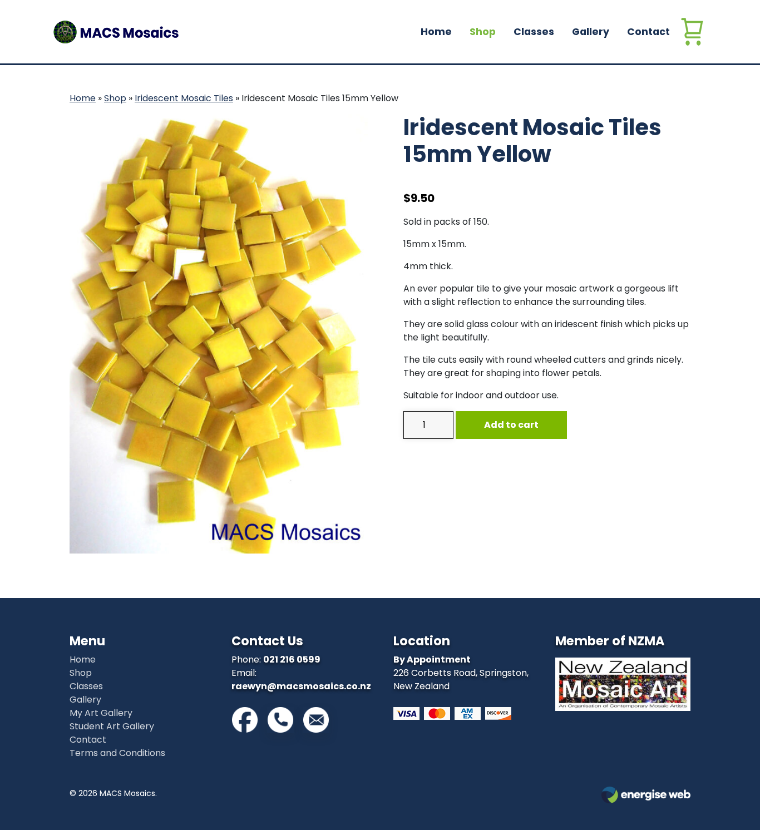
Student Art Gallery (112, 726)
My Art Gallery (101, 713)
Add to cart (511, 424)
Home (436, 31)
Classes (534, 31)
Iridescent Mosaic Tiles (184, 98)
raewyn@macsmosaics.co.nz (301, 686)
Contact (648, 31)
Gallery (590, 31)
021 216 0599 (291, 659)
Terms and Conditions (117, 753)
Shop (483, 31)
